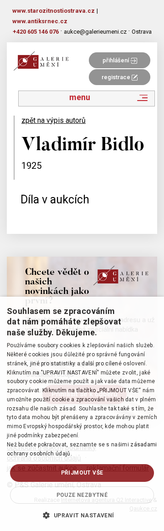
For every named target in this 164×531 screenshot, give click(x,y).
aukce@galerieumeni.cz (95, 31)
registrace (117, 77)
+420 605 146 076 (36, 31)
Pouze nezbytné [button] (82, 495)
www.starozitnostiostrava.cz (53, 10)
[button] (82, 515)
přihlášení (116, 60)
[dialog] (82, 414)
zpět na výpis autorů (53, 120)
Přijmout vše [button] (82, 473)
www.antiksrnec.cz (39, 21)
